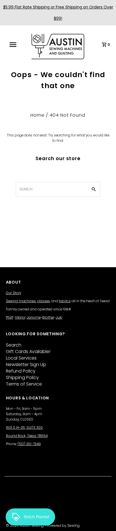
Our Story (13, 293)
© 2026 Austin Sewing (25, 525)
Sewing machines (21, 301)
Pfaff (9, 317)
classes (43, 301)
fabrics (65, 301)
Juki (59, 317)
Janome (34, 317)
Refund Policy (20, 371)
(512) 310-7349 (29, 444)
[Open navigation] (15, 45)
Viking (20, 317)
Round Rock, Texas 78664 (27, 436)
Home (37, 115)
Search (13, 345)
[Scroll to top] (104, 519)
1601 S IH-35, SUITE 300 (24, 427)
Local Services (21, 358)
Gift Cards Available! (28, 351)
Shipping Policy (22, 377)
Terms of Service (24, 384)
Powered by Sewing (63, 525)
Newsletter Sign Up (26, 364)
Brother (48, 317)
